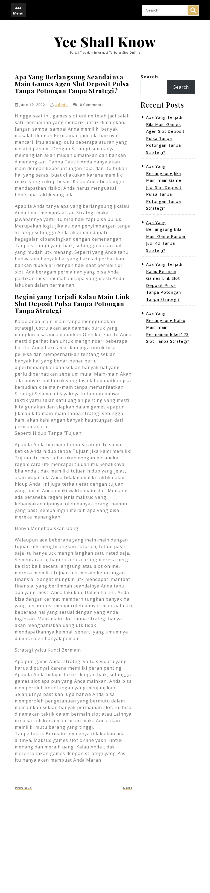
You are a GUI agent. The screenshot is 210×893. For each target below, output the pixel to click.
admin (61, 104)
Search (193, 10)
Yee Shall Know (105, 42)
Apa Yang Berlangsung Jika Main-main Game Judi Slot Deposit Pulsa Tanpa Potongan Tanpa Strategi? (164, 187)
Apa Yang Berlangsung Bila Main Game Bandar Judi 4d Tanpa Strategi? (166, 236)
